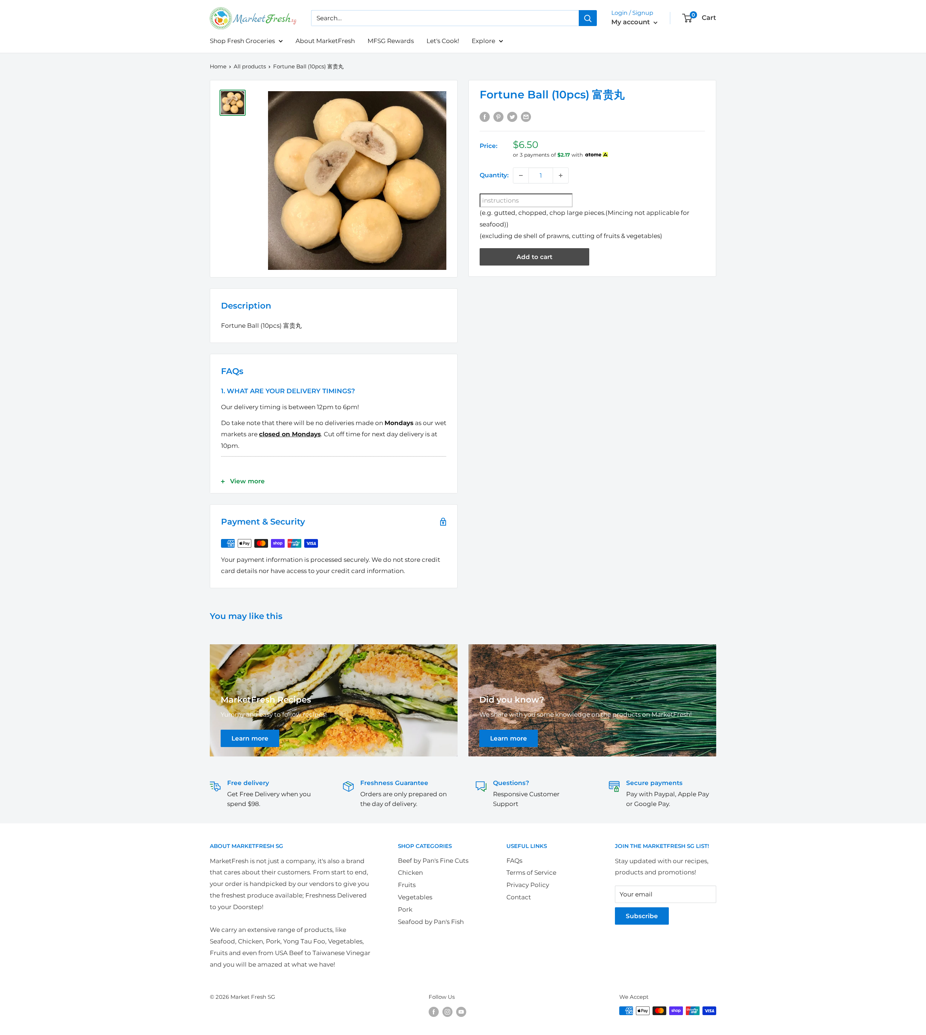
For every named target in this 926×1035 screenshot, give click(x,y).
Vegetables (415, 897)
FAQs (514, 860)
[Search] (588, 18)
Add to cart (534, 256)
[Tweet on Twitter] (512, 116)
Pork (405, 909)
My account (631, 22)
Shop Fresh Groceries (242, 40)
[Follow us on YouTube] (461, 1011)
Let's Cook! (442, 40)
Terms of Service (531, 872)
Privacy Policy (527, 884)
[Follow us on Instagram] (447, 1011)
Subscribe (642, 916)
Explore (483, 40)
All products (250, 66)
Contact (518, 897)
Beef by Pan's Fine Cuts (433, 860)
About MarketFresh (325, 40)
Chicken (410, 872)
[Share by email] (526, 116)
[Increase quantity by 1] (560, 175)
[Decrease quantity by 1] (520, 175)
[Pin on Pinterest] (498, 116)
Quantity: (494, 175)
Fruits (407, 884)
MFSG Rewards (391, 40)
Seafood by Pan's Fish (431, 921)
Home (218, 66)
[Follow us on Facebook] (434, 1011)
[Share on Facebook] (485, 116)
